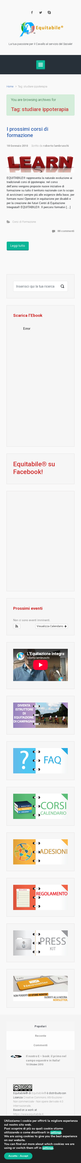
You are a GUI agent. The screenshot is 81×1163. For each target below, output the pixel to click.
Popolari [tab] (40, 1026)
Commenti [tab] (40, 1045)
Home (9, 86)
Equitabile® (39, 1093)
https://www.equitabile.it (28, 1114)
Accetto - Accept (18, 1156)
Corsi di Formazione (24, 221)
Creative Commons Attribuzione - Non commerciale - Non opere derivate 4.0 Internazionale (38, 1101)
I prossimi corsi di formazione (27, 132)
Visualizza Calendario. (50, 626)
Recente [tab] (40, 1035)
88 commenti (65, 231)
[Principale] (40, 64)
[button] (16, 626)
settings (55, 1132)
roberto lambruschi (56, 145)
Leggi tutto (17, 245)
